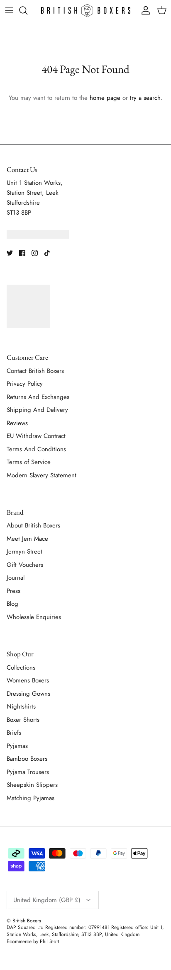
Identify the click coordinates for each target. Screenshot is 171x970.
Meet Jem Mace (27, 538)
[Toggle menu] (9, 10)
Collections (21, 667)
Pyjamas (17, 745)
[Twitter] (10, 253)
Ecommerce (19, 941)
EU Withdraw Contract (36, 435)
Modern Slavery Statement (41, 475)
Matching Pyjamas (30, 798)
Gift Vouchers (25, 564)
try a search (145, 97)
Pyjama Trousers (28, 771)
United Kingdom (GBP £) (47, 900)
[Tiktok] (47, 253)
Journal (15, 577)
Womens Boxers (28, 680)
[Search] (27, 10)
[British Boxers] (85, 10)
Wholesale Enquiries (34, 617)
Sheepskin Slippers (32, 784)
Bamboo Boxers (27, 758)
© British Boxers (24, 920)
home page (105, 97)
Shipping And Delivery (37, 409)
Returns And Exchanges (38, 397)
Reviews (17, 423)
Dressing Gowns (28, 693)
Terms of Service (29, 462)
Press (13, 590)
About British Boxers (33, 525)
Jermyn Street (24, 551)
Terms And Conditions (36, 449)
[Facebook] (22, 253)
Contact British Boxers (35, 370)
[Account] (143, 10)
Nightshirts (21, 706)
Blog (12, 603)
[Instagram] (35, 253)
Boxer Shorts (23, 719)
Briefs (14, 732)
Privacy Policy (25, 383)
